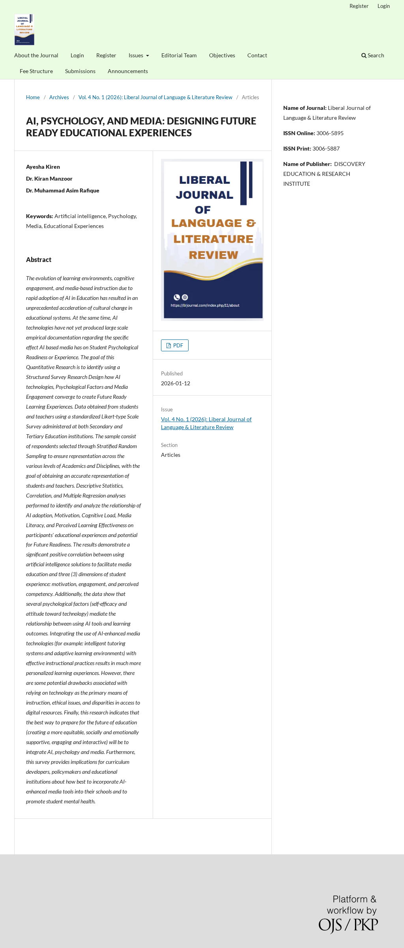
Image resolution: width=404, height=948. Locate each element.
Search (375, 55)
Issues (136, 55)
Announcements (128, 71)
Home (33, 97)
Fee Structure (36, 71)
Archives (59, 97)
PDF (177, 345)
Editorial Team (179, 55)
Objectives (222, 55)
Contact (257, 55)
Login (77, 55)
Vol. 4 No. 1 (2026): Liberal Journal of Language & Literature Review (155, 97)
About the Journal (36, 55)
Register (106, 55)
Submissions (80, 71)
